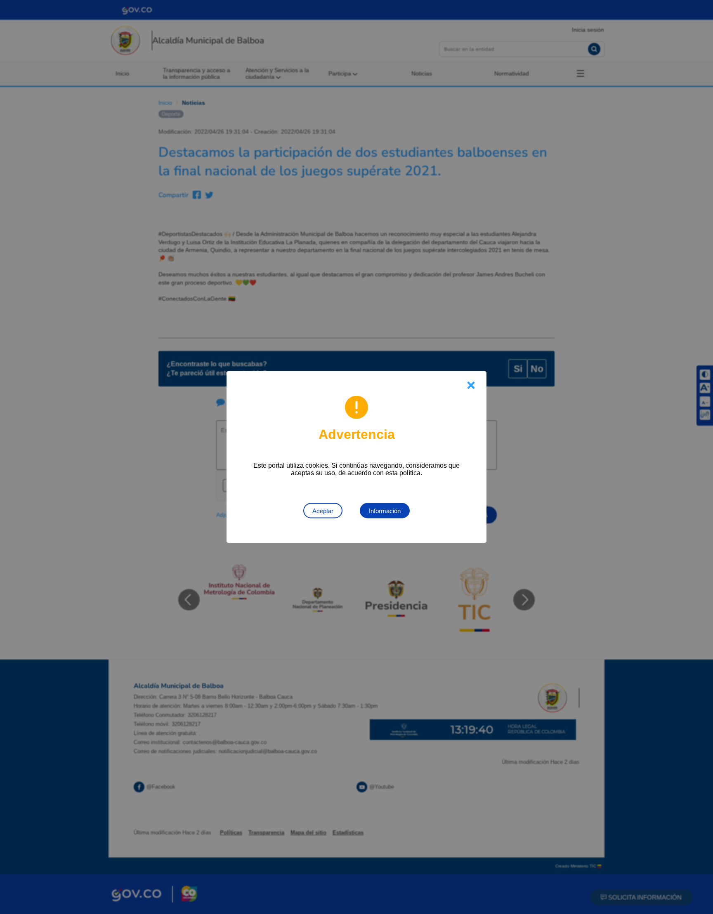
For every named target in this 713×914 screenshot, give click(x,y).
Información (385, 510)
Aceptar (322, 510)
